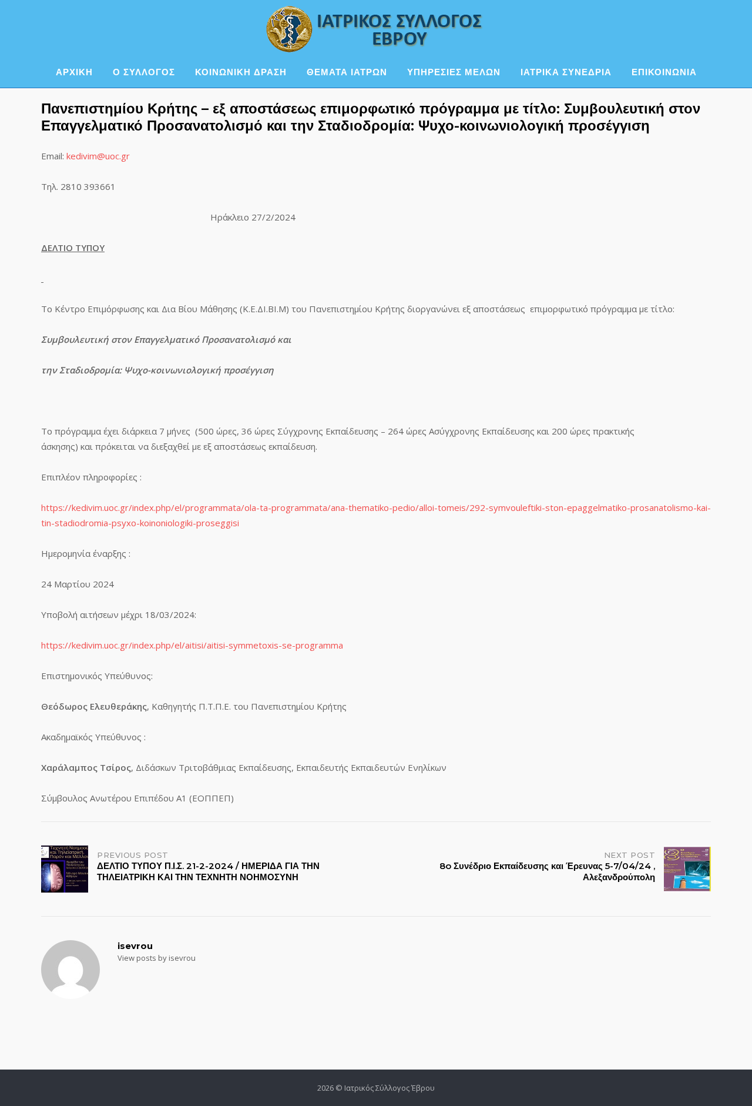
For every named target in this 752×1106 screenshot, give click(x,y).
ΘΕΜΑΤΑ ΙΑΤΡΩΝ (347, 72)
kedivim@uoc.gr (98, 156)
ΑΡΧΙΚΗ (74, 72)
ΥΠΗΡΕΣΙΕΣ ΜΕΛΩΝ (454, 72)
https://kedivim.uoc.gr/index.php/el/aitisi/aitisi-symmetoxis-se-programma (192, 645)
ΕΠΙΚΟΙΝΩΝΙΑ (664, 72)
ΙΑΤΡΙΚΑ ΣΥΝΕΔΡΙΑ (566, 72)
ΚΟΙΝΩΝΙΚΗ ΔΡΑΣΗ (241, 72)
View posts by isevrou (157, 958)
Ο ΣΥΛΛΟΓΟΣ (144, 72)
